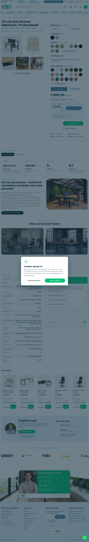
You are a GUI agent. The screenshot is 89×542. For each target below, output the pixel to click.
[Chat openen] (84, 537)
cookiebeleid (55, 273)
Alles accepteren (55, 280)
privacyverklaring (29, 275)
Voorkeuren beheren (34, 280)
